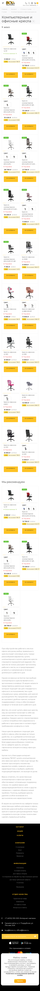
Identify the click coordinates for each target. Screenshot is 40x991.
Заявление (20, 901)
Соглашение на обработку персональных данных (20, 876)
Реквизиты (20, 853)
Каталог (20, 827)
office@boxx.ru (22, 930)
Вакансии (20, 856)
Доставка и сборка (20, 873)
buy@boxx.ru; (10, 930)
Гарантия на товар (20, 898)
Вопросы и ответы (20, 907)
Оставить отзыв (20, 904)
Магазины (20, 868)
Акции (20, 831)
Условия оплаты (20, 870)
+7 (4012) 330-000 (20, 918)
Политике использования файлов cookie (20, 974)
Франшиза (20, 887)
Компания (20, 843)
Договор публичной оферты (20, 879)
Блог (20, 850)
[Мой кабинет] (32, 3)
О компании (20, 847)
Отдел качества (20, 894)
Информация (20, 863)
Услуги (20, 835)
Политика (20, 882)
